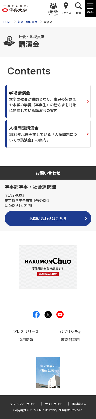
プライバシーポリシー (24, 404)
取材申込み (79, 404)
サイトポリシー (55, 404)
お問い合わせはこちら (48, 218)
